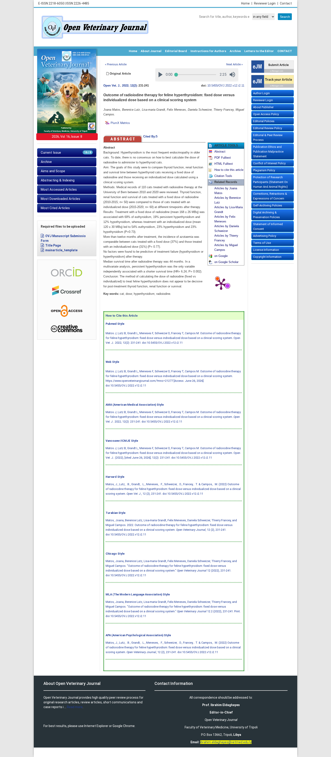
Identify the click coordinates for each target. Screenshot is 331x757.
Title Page (53, 245)
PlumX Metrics (120, 123)
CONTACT (284, 51)
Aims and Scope (53, 171)
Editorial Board (176, 51)
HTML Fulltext (223, 163)
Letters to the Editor (259, 51)
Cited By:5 (150, 136)
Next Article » (234, 64)
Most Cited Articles (55, 208)
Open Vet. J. (111, 85)
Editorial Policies (263, 121)
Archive (235, 51)
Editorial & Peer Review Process (268, 137)
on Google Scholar (226, 262)
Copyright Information (267, 256)
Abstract (219, 151)
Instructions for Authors (208, 51)
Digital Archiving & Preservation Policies (266, 215)
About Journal (151, 51)
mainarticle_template (61, 250)
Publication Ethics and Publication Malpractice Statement (268, 151)
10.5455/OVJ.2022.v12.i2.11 (225, 85)
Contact (286, 3)
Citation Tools (223, 176)
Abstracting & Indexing (58, 180)
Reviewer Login (266, 3)
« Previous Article (116, 64)
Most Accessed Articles (59, 190)
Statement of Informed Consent (268, 226)
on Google (221, 256)
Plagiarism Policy (264, 170)
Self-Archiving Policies (267, 205)
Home (246, 3)
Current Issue (66, 153)
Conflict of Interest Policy (269, 163)
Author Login (261, 93)
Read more (75, 707)
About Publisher (263, 107)
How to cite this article (228, 170)
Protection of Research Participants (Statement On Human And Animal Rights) (270, 182)
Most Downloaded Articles (60, 199)
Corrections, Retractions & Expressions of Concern (270, 196)
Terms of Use (262, 243)
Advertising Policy (264, 236)
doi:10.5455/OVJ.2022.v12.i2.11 (162, 342)
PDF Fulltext (222, 157)
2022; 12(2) (129, 85)
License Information (266, 250)
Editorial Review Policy (267, 128)
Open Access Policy (266, 114)
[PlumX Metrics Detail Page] (221, 283)
